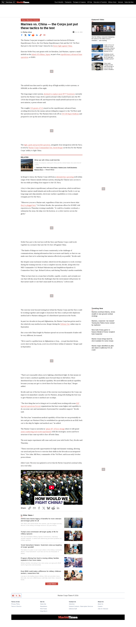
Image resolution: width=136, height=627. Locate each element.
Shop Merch (43, 611)
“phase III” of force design (55, 429)
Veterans (120, 2)
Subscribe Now (129, 2)
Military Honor (112, 2)
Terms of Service (16, 606)
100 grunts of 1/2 (36, 108)
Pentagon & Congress (79, 2)
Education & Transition (100, 2)
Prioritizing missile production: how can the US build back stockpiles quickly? (109, 56)
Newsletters (43, 606)
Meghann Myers (38, 169)
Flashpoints (68, 2)
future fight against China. (62, 46)
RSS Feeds (43, 609)
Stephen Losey (62, 167)
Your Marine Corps (30, 20)
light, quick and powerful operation (37, 145)
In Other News (27, 515)
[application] (103, 28)
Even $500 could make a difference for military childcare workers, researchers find (41, 572)
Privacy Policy (15, 604)
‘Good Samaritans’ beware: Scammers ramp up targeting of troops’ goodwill (41, 546)
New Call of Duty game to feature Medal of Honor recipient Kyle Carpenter (103, 332)
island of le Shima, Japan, (40, 54)
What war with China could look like (47, 160)
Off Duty (89, 2)
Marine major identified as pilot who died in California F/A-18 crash (103, 348)
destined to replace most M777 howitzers (59, 94)
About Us (100, 604)
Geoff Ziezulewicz (72, 167)
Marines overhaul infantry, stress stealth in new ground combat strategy (103, 314)
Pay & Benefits (59, 2)
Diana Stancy (54, 167)
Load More (51, 584)
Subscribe (43, 604)
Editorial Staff (73, 609)
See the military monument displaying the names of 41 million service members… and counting (103, 38)
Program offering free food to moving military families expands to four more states (40, 559)
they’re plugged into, (28, 205)
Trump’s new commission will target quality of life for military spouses (39, 533)
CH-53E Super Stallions (70, 114)
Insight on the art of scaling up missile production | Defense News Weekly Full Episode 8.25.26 (109, 48)
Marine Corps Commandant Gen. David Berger (45, 148)
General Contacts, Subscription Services (81, 606)
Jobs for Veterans (103, 609)
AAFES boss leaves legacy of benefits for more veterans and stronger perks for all (41, 520)
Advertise (72, 604)
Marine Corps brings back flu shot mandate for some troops (102, 340)
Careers (100, 606)
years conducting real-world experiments (36, 432)
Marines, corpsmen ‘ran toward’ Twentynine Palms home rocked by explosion (103, 323)
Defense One (65, 324)
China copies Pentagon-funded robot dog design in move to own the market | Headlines (109, 66)
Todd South (39, 167)
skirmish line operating (65, 177)
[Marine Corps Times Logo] (23, 2)
